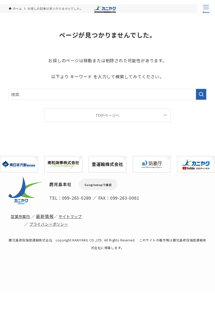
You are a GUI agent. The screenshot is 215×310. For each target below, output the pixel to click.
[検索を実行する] (201, 94)
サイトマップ (70, 216)
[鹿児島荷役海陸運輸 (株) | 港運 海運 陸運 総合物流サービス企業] (105, 9)
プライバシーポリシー (48, 224)
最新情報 (44, 216)
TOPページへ (107, 115)
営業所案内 (20, 216)
